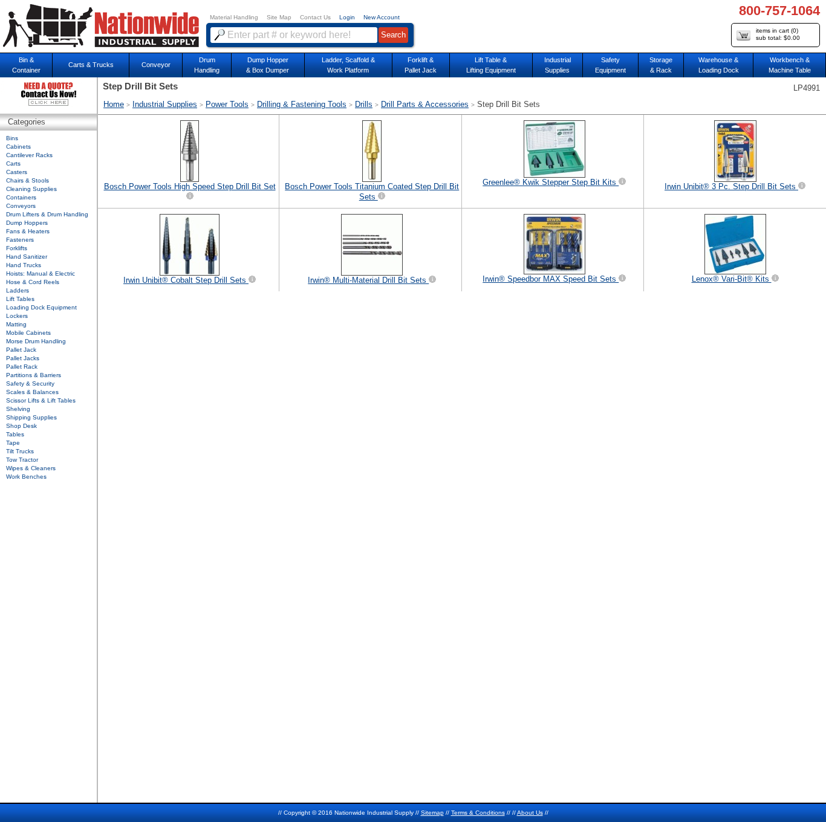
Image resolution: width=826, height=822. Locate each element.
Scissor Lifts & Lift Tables (41, 400)
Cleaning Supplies (31, 189)
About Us (530, 812)
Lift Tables (20, 299)
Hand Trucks (23, 265)
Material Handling (234, 17)
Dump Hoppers (27, 222)
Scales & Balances (32, 392)
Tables (15, 434)
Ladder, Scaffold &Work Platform (348, 65)
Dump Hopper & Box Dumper (267, 65)
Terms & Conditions (478, 812)
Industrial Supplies (164, 104)
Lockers (17, 315)
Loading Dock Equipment (41, 307)
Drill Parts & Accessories (425, 104)
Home (113, 104)
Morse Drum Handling (36, 341)
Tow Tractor (22, 459)
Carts (13, 163)
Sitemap (432, 812)
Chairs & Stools (27, 180)
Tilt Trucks (20, 451)
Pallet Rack (21, 366)
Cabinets (18, 146)
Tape (13, 442)
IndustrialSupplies (557, 65)
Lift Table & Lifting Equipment (491, 65)
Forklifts (16, 248)
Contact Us (315, 17)
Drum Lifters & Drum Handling (47, 214)
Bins (12, 138)
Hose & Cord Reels (32, 282)
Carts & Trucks (91, 64)
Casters (16, 172)
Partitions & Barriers (33, 375)
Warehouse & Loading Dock (718, 65)
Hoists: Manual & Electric (40, 273)
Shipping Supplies (31, 417)
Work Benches (26, 476)
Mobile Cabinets (28, 332)
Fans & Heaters (28, 231)
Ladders (17, 290)
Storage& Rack (660, 65)
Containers (21, 197)
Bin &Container (26, 65)
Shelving (18, 409)
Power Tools (227, 104)
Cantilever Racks (29, 155)
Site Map (279, 17)
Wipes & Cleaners (31, 468)
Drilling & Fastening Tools (301, 104)
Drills (363, 104)
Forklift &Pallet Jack (421, 65)
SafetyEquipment (610, 65)
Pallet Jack (21, 349)
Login (347, 17)
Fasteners (20, 239)
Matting (16, 324)
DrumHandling (207, 65)
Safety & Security (30, 383)
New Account (381, 17)
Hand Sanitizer (26, 256)
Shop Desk (21, 425)
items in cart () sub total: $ (778, 34)
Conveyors (21, 205)
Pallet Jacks (22, 358)
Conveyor (156, 64)
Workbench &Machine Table (790, 65)
